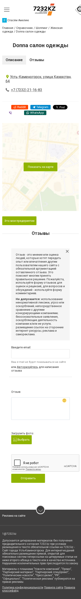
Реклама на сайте (13, 515)
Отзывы (36, 60)
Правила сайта (53, 587)
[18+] (44, 9)
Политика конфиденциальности (22, 587)
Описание (14, 60)
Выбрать (23, 439)
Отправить (28, 478)
